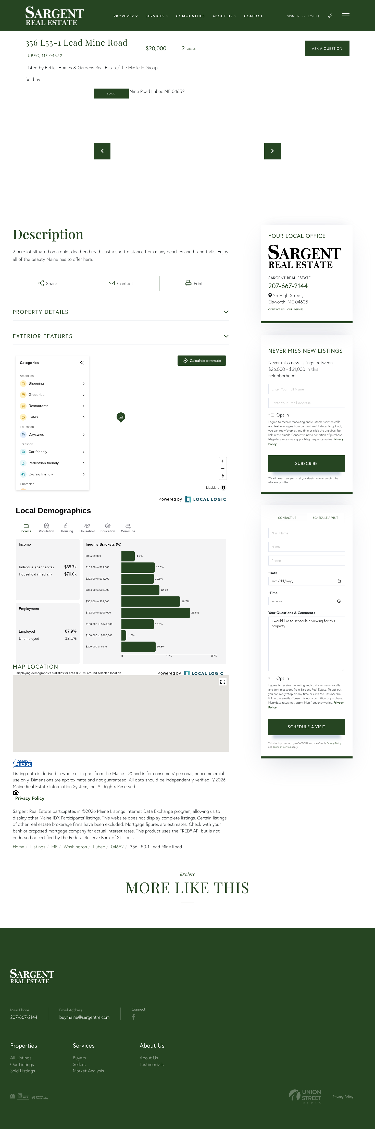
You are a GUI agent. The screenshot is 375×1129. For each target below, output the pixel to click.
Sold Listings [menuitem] (22, 1071)
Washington (75, 847)
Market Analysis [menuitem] (88, 1071)
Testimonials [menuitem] (152, 1064)
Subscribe (306, 463)
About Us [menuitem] (222, 16)
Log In (313, 16)
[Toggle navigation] (345, 15)
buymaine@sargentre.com (84, 1017)
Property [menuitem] (124, 16)
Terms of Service (282, 746)
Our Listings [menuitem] (22, 1064)
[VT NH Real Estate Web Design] (305, 1096)
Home (18, 847)
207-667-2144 (288, 285)
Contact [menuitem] (253, 16)
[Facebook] (133, 1017)
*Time (273, 593)
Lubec (99, 847)
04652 (117, 847)
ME (54, 847)
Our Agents (295, 309)
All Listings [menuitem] (21, 1058)
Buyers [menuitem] (79, 1058)
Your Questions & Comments (291, 612)
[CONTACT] (327, 48)
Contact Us (276, 309)
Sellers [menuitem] (79, 1064)
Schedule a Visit (325, 518)
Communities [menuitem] (190, 16)
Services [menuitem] (155, 16)
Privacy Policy (29, 798)
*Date (273, 573)
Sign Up (293, 16)
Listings (37, 847)
